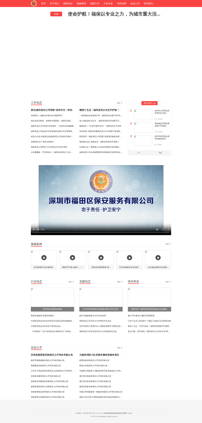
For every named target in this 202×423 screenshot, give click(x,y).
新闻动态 (68, 3)
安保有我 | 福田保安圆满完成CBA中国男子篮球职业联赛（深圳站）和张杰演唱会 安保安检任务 (118, 131)
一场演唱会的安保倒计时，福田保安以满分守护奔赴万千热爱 (104, 116)
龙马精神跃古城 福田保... (44, 267)
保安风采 (133, 281)
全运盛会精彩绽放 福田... (158, 267)
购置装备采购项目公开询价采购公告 (94, 360)
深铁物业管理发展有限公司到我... (162, 124)
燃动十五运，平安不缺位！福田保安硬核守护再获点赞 (150, 326)
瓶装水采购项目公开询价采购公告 (93, 366)
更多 (118, 103)
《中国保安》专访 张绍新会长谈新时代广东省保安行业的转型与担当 (59, 331)
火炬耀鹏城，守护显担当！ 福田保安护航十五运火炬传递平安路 (57, 152)
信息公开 (135, 3)
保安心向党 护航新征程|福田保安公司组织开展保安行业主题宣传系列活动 (61, 137)
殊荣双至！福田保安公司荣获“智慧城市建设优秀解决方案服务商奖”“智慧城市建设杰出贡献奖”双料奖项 (122, 137)
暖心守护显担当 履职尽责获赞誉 (141, 316)
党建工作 (94, 3)
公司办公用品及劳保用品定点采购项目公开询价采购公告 (54, 371)
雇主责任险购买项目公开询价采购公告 (95, 376)
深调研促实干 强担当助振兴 (42, 142)
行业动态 (36, 281)
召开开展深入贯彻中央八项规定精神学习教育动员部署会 (101, 326)
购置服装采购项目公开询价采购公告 (46, 366)
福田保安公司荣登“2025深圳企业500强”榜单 (49, 147)
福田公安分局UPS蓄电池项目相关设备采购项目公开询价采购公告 (106, 397)
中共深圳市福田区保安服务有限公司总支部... (101, 309)
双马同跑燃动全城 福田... (129, 267)
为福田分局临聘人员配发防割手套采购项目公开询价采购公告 (104, 371)
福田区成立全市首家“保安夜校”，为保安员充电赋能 (52, 126)
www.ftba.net (102, 416)
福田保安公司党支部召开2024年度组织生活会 (98, 331)
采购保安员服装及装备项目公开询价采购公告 (49, 381)
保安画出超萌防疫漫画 (52, 309)
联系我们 (148, 3)
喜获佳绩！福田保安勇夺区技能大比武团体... (149, 309)
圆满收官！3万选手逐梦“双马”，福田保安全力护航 (100, 126)
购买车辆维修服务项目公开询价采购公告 (48, 360)
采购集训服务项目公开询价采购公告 (46, 376)
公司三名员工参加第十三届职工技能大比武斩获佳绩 (149, 321)
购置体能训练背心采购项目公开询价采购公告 (49, 387)
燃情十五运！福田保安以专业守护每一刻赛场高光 (105, 110)
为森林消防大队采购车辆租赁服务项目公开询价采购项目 (108, 354)
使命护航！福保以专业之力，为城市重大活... (114, 14)
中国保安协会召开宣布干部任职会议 (46, 326)
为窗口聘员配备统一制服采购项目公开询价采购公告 (100, 392)
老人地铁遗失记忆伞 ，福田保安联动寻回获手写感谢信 (102, 121)
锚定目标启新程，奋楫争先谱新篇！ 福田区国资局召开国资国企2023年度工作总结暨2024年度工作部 (72, 121)
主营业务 (108, 3)
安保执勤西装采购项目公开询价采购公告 (52, 354)
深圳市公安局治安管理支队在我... (162, 112)
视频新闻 (81, 3)
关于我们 (54, 3)
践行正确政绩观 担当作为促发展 (92, 316)
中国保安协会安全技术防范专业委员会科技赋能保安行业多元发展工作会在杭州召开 (65, 321)
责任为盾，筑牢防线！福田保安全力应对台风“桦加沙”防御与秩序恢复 (157, 331)
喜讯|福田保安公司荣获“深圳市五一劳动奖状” (54, 110)
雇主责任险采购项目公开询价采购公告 (95, 381)
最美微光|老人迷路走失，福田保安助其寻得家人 (99, 142)
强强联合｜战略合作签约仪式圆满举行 (47, 116)
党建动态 (85, 281)
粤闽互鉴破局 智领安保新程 (42, 316)
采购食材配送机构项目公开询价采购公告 (48, 392)
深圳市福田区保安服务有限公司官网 (115, 413)
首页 (43, 3)
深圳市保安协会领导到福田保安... (162, 137)
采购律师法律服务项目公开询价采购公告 (48, 397)
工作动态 (36, 102)
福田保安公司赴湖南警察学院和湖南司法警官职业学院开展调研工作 (107, 152)
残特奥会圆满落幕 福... (101, 267)
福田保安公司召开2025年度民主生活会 (95, 321)
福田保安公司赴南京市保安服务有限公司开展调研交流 (53, 131)
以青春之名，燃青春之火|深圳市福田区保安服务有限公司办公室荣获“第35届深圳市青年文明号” (118, 147)
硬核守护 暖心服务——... (72, 267)
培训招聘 (121, 3)
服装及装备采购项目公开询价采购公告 (95, 387)
